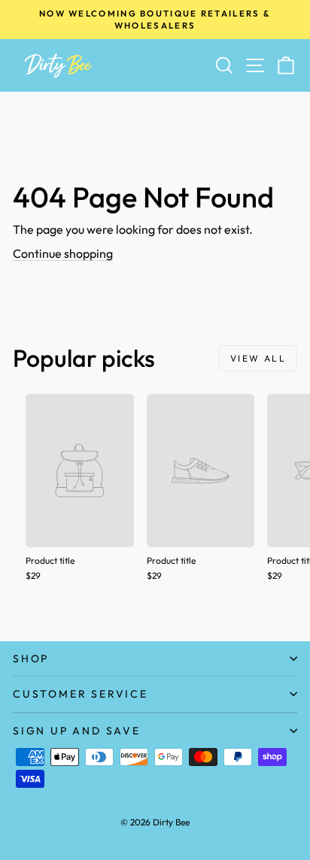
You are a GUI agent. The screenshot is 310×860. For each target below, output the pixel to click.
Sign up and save (77, 730)
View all (258, 358)
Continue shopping (63, 253)
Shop (31, 658)
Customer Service (80, 694)
